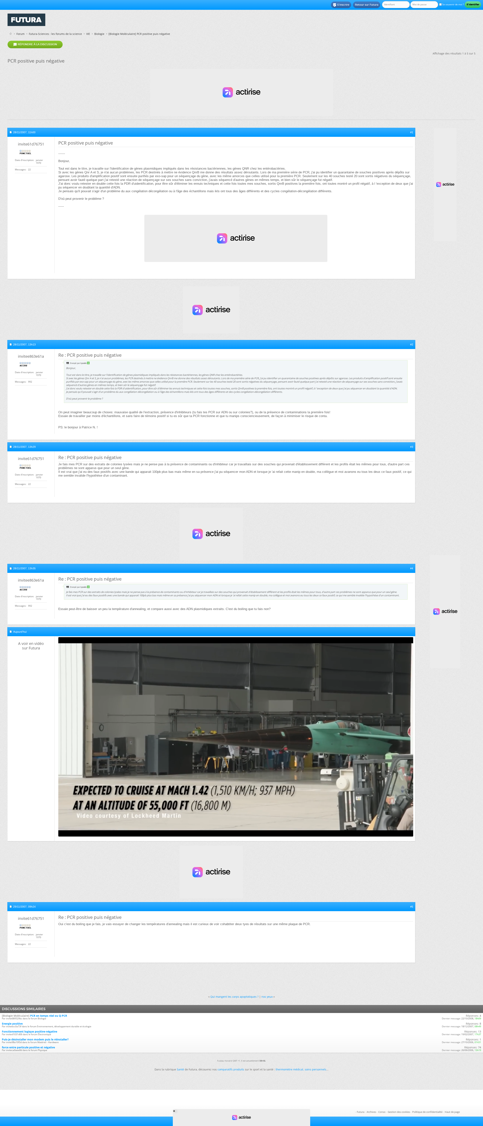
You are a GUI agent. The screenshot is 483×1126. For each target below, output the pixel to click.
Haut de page (452, 1112)
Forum (20, 34)
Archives (371, 1112)
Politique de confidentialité (427, 1112)
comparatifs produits (231, 1069)
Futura (360, 1112)
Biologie (99, 34)
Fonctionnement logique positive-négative (29, 1031)
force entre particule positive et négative (28, 1047)
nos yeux (267, 996)
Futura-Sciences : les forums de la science (55, 34)
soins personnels (315, 1069)
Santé (180, 1069)
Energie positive (12, 1023)
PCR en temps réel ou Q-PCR (48, 1015)
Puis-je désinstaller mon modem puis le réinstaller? (35, 1039)
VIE (88, 34)
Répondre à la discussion (35, 44)
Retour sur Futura (366, 4)
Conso (381, 1112)
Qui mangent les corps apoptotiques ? (234, 996)
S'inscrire (341, 5)
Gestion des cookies (399, 1112)
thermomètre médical (289, 1069)
